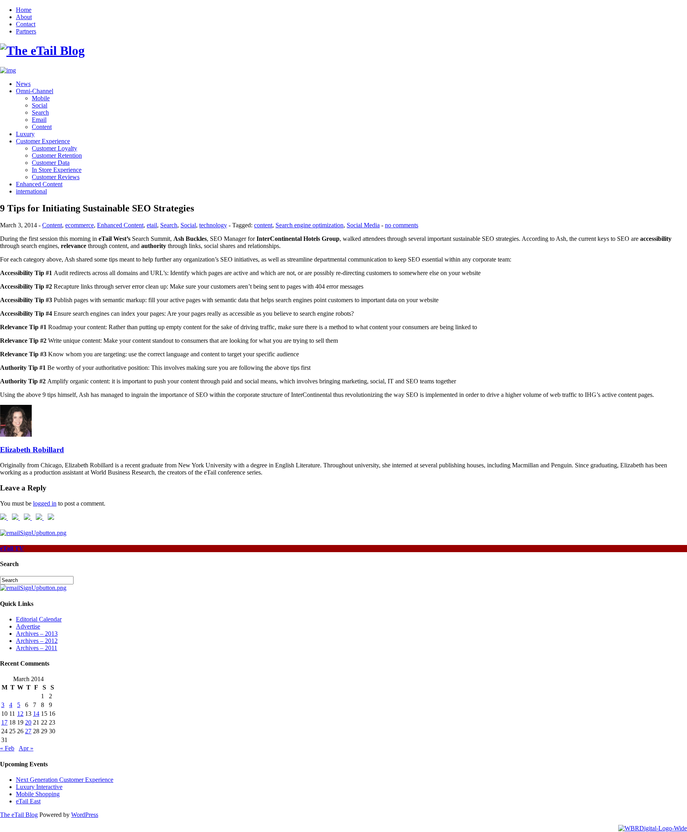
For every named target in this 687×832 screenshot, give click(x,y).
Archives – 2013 (37, 633)
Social (39, 105)
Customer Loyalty (54, 148)
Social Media (363, 225)
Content (42, 126)
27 (28, 731)
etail (152, 225)
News (23, 83)
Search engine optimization (310, 225)
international (31, 191)
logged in (44, 503)
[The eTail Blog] (42, 50)
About (24, 17)
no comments (401, 225)
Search (40, 112)
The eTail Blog (19, 814)
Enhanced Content (39, 184)
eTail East (28, 801)
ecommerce (79, 225)
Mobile (41, 98)
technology (213, 225)
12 (20, 713)
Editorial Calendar (39, 619)
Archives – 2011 (36, 648)
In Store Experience (57, 169)
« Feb (7, 748)
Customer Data (51, 162)
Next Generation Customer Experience (64, 779)
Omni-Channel (34, 91)
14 (36, 713)
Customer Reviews (56, 177)
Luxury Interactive (39, 786)
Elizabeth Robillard (32, 449)
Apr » (26, 748)
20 (28, 722)
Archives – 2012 (37, 640)
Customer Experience (43, 141)
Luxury (25, 134)
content (263, 225)
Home (23, 9)
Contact (25, 24)
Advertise (28, 626)
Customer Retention (57, 155)
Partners (26, 31)
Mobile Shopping (38, 794)
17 (4, 722)
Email (39, 119)
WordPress (84, 814)
